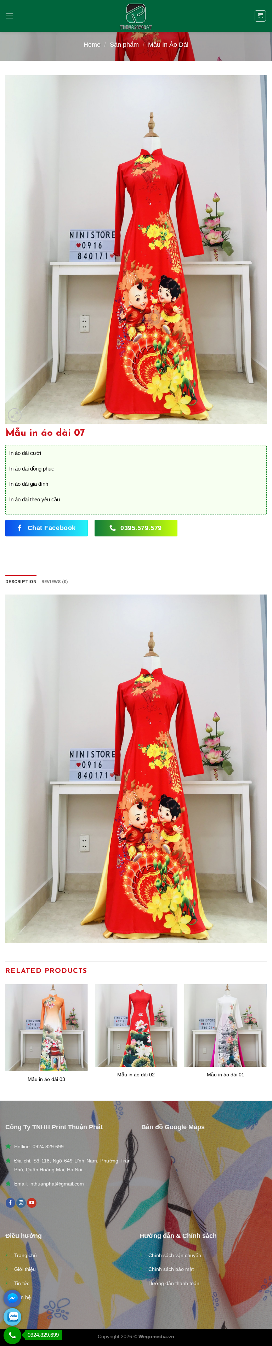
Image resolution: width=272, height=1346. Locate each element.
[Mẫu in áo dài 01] (225, 1025)
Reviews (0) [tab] (54, 581)
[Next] (266, 1042)
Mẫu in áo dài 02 (136, 1074)
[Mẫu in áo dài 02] (136, 1025)
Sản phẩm (124, 44)
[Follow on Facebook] (10, 1203)
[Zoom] (15, 415)
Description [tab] (20, 581)
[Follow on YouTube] (31, 1203)
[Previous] (5, 1042)
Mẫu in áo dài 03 (46, 1079)
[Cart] (260, 16)
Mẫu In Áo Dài (168, 44)
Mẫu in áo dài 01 (225, 1074)
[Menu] (9, 15)
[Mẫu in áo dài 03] (46, 1027)
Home (92, 44)
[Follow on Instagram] (21, 1203)
